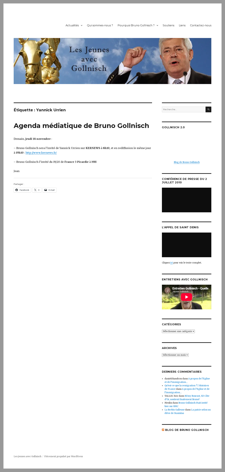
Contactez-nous (200, 25)
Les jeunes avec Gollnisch (27, 456)
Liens (182, 25)
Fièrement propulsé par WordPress (63, 456)
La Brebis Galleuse (175, 409)
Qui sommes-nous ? (100, 25)
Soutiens (168, 25)
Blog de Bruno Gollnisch (187, 162)
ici (171, 262)
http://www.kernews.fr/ (41, 152)
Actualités (72, 25)
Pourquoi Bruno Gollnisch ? (136, 25)
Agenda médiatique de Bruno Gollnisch (81, 126)
